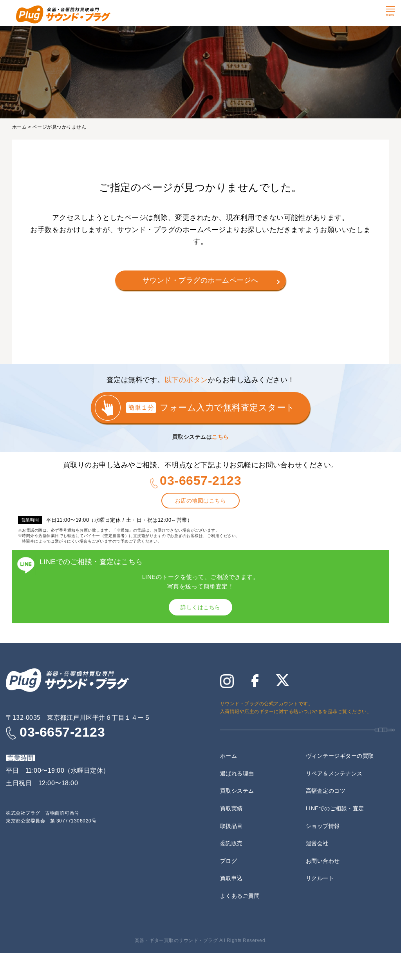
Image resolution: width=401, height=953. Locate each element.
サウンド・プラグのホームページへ (200, 280)
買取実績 (231, 808)
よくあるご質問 (240, 896)
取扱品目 (231, 826)
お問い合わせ (323, 861)
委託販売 (231, 843)
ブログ (228, 861)
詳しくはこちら (200, 607)
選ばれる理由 (237, 773)
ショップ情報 (323, 826)
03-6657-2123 (200, 481)
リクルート (320, 878)
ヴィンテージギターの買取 (340, 756)
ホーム (19, 127)
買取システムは (200, 437)
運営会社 (317, 843)
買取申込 (231, 878)
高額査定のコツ (326, 791)
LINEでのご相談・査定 (335, 808)
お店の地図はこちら (200, 500)
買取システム (237, 791)
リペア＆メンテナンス (334, 773)
